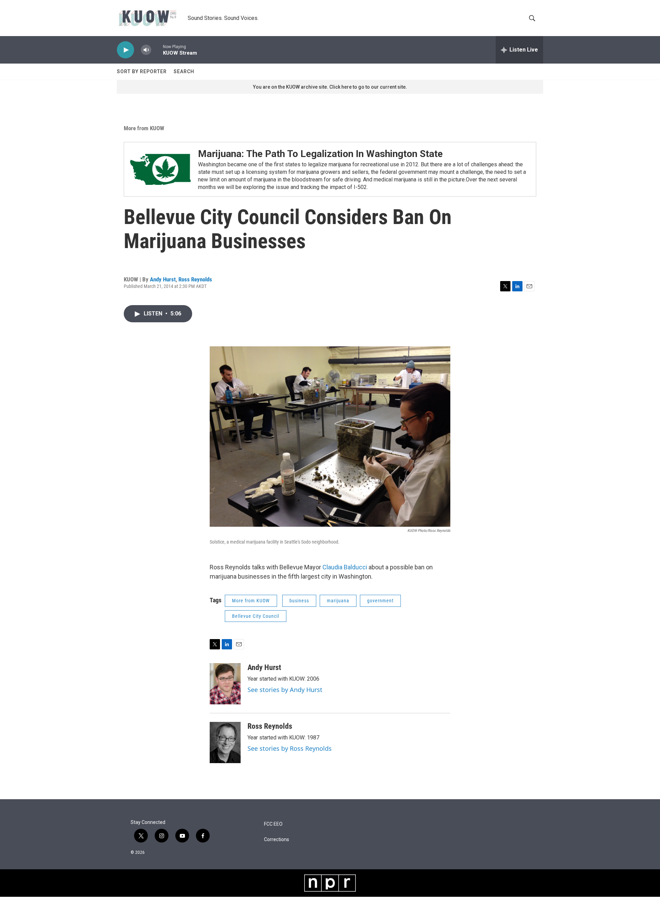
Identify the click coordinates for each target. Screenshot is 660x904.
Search (184, 71)
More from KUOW (144, 128)
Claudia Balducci (344, 567)
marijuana (338, 600)
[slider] (157, 49)
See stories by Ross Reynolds (290, 748)
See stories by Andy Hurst (285, 689)
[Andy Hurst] (225, 683)
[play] (125, 50)
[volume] (146, 50)
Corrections (276, 839)
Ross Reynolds (195, 279)
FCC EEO (273, 824)
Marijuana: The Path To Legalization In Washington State (320, 153)
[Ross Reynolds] (225, 742)
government (380, 600)
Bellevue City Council (255, 616)
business (299, 600)
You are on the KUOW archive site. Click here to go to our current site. (330, 87)
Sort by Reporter (142, 71)
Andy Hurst (163, 279)
